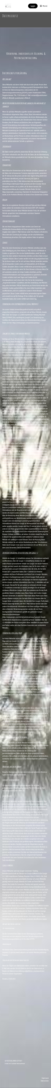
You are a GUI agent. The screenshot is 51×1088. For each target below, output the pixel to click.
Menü (44, 6)
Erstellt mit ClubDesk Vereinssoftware (15, 1064)
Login (33, 6)
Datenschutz (45, 1081)
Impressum (45, 1078)
